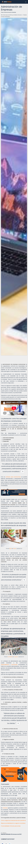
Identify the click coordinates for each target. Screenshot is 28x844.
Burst (10, 548)
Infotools (5, 808)
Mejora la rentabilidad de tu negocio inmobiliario (13, 823)
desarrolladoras (5, 664)
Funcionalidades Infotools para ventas (10, 826)
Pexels (14, 548)
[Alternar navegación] (25, 2)
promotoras (14, 664)
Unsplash (16, 656)
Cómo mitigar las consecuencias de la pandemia (13, 820)
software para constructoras (13, 477)
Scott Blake (10, 656)
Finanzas (4, 832)
